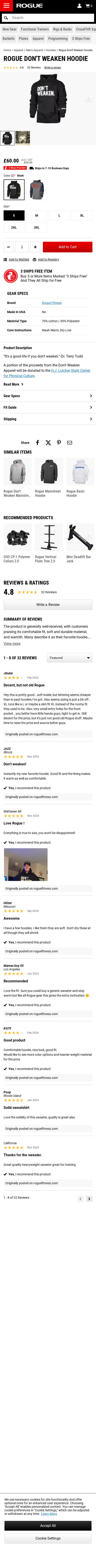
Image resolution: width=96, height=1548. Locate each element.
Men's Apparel (34, 50)
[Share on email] (69, 442)
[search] (48, 18)
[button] (6, 18)
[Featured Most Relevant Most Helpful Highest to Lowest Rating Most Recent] (69, 657)
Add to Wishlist (19, 259)
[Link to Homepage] (30, 5)
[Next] (89, 1199)
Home (7, 50)
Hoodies (51, 50)
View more (12, 643)
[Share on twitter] (48, 442)
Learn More (49, 1514)
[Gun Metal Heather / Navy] (36, 189)
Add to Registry (48, 259)
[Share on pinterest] (59, 442)
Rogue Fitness (52, 303)
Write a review (52, 67)
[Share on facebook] (37, 442)
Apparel (18, 50)
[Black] (14, 189)
